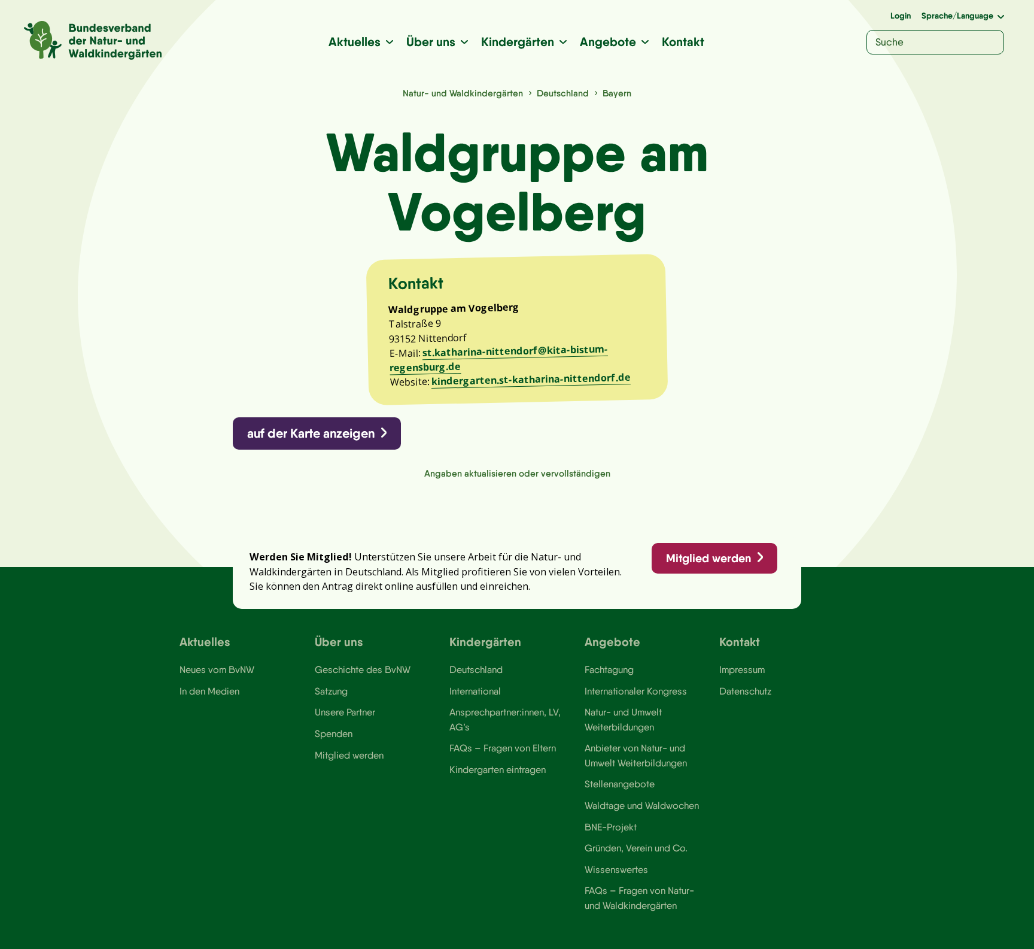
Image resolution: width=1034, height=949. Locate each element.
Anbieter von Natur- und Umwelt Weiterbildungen (636, 755)
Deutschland (563, 93)
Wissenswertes (616, 869)
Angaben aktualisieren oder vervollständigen (517, 473)
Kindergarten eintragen (497, 769)
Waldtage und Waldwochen (642, 805)
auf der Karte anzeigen (311, 433)
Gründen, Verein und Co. (636, 848)
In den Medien (209, 691)
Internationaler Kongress (636, 691)
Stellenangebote (620, 784)
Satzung (331, 691)
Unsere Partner (345, 712)
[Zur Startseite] (92, 40)
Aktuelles (355, 41)
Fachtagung (609, 669)
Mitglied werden (708, 558)
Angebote (608, 41)
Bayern (617, 93)
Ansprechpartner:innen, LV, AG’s (505, 719)
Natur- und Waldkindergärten (463, 93)
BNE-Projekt (611, 827)
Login (900, 15)
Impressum (742, 669)
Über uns (430, 41)
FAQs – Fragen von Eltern (502, 748)
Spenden (333, 733)
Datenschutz (745, 691)
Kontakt (683, 41)
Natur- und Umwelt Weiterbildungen (623, 719)
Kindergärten (517, 41)
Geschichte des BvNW (362, 669)
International (475, 691)
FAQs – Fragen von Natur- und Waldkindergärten (639, 897)
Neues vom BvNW (217, 669)
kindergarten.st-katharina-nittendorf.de (531, 380)
